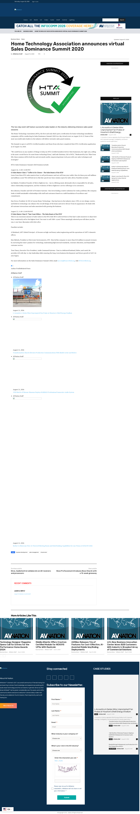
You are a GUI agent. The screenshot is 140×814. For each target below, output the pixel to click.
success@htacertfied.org (66, 261)
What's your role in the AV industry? (65, 746)
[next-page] (4, 656)
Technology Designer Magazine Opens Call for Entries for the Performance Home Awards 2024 (15, 646)
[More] (127, 54)
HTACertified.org (85, 261)
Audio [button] (61, 761)
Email (53, 722)
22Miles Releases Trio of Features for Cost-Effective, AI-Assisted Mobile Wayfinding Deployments (87, 646)
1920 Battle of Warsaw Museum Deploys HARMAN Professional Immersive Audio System (121, 158)
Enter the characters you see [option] (65, 758)
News (23, 39)
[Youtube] (124, 1)
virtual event (44, 552)
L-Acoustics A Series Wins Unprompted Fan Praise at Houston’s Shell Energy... (112, 130)
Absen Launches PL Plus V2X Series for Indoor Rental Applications (120, 178)
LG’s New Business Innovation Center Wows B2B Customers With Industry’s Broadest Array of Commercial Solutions (122, 646)
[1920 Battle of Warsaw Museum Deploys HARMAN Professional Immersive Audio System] (105, 159)
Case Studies (112, 748)
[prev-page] (1, 656)
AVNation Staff (17, 54)
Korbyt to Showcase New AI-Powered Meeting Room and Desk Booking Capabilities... (120, 168)
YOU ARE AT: (18, 31)
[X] (122, 1)
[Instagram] (117, 1)
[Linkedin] (120, 1)
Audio (96, 714)
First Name (55, 699)
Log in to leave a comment (22, 594)
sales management (34, 552)
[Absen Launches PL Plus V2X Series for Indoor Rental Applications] (105, 178)
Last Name (55, 711)
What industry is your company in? (64, 734)
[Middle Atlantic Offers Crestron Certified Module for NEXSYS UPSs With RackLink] (52, 629)
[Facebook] (115, 1)
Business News (28, 31)
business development (21, 552)
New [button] (56, 761)
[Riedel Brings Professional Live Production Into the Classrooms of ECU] (100, 748)
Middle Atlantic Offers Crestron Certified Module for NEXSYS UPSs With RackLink (51, 644)
